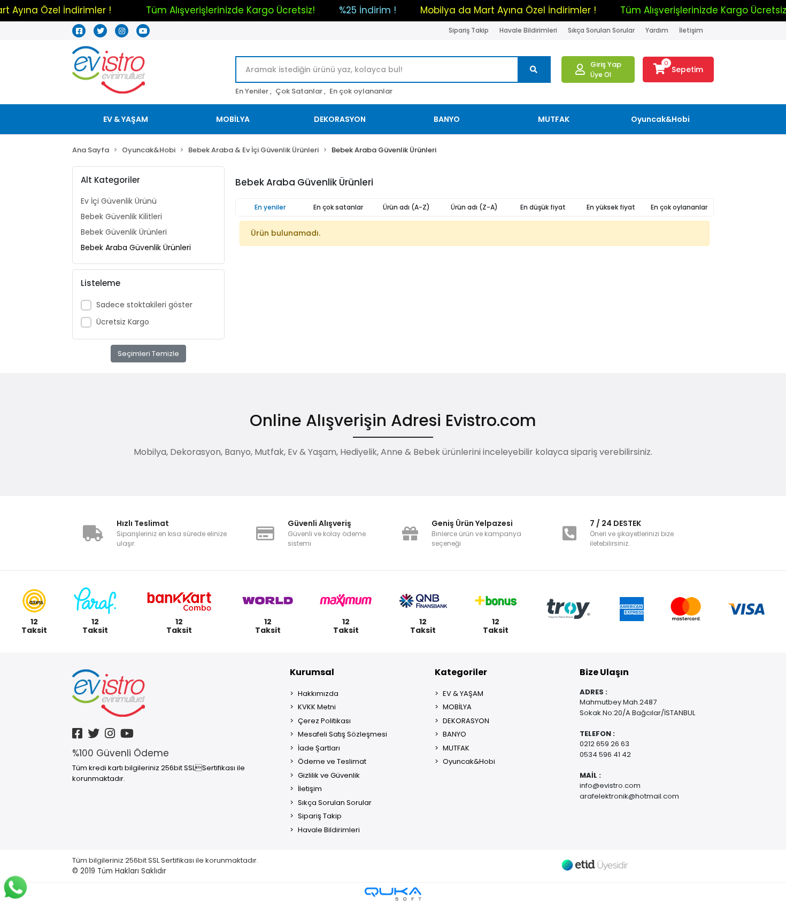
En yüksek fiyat (611, 207)
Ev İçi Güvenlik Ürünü (119, 201)
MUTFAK (456, 748)
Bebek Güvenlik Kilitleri (121, 216)
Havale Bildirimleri (528, 30)
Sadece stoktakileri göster (144, 304)
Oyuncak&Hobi (469, 761)
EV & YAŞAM (463, 693)
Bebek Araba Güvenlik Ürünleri (136, 247)
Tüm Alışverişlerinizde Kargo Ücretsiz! (230, 10)
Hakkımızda (318, 693)
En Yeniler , (253, 91)
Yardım (656, 30)
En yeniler (270, 207)
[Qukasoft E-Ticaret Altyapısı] (393, 894)
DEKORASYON (466, 721)
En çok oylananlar (360, 91)
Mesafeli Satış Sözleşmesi (342, 734)
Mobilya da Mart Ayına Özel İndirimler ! (508, 10)
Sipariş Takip (469, 30)
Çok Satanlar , (300, 91)
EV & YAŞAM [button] (125, 119)
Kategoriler (461, 672)
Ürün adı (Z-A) (474, 207)
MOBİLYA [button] (233, 119)
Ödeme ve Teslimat (332, 761)
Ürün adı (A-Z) (406, 207)
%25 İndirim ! (367, 10)
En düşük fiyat (543, 207)
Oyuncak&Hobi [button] (660, 119)
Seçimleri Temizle (148, 354)
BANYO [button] (447, 119)
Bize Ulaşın (604, 672)
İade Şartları (319, 748)
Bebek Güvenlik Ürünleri (124, 232)
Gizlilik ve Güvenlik (329, 775)
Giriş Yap (605, 64)
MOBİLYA (457, 707)
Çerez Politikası (324, 721)
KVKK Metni (317, 707)
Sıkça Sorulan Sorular (601, 30)
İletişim (691, 30)
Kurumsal (312, 672)
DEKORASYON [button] (340, 119)
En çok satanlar (338, 207)
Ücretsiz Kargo (122, 321)
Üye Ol (600, 74)
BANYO (454, 734)
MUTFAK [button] (553, 119)
